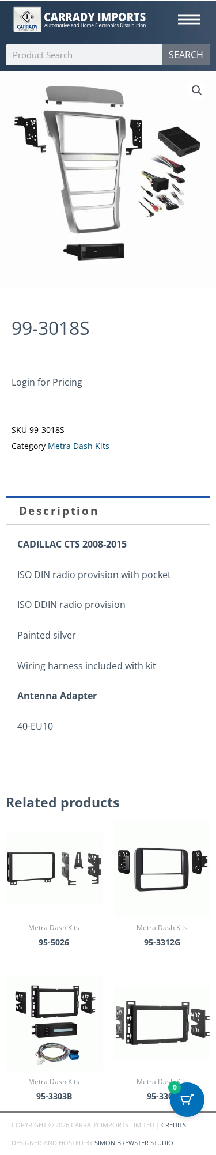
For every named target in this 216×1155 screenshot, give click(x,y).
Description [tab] (59, 510)
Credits (173, 1124)
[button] (197, 90)
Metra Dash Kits (78, 446)
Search (186, 54)
